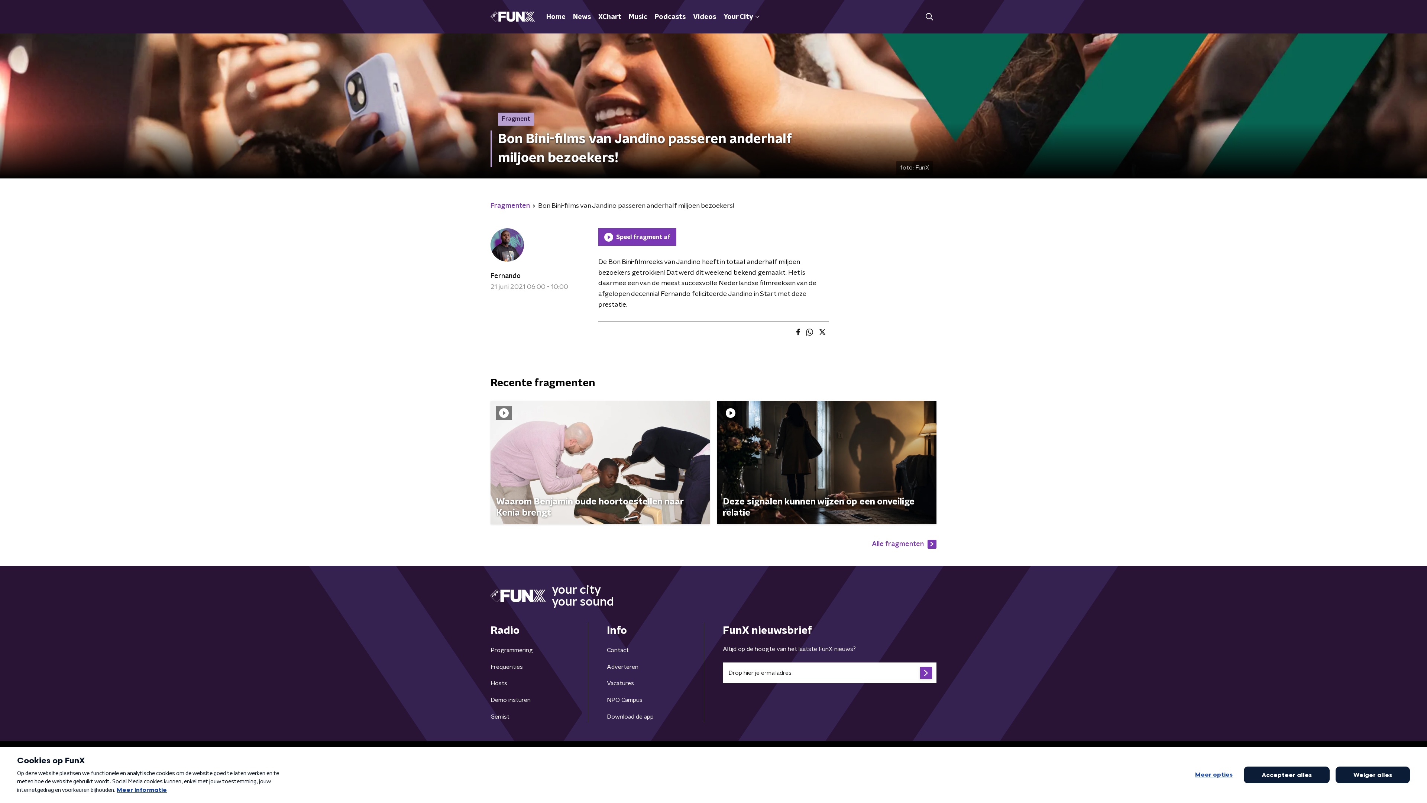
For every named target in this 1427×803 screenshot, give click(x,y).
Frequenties (507, 667)
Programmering (512, 650)
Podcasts (670, 17)
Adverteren (622, 667)
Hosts (499, 683)
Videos (704, 17)
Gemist (500, 717)
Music (638, 17)
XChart (609, 17)
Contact (618, 650)
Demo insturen (511, 700)
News (582, 17)
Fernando (506, 276)
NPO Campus (625, 700)
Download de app (630, 717)
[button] (929, 17)
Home (556, 17)
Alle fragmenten (898, 544)
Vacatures (620, 683)
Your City (738, 17)
